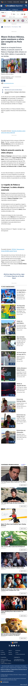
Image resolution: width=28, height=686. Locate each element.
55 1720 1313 (16, 660)
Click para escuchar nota (9, 83)
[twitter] (9, 646)
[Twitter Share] (4, 81)
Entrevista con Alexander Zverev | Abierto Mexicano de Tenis (21, 431)
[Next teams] (26, 21)
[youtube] (14, 646)
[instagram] (12, 646)
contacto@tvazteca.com (19, 659)
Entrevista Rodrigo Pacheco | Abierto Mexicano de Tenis (22, 400)
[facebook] (16, 646)
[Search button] (26, 5)
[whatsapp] (18, 646)
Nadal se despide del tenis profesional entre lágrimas (22, 385)
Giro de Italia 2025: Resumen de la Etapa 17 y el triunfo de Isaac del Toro (21, 338)
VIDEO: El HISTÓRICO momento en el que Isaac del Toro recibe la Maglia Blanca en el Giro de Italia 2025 (21, 322)
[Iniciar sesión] (26, 2)
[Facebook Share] (2, 81)
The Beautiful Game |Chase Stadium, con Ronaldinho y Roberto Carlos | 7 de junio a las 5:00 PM (21, 307)
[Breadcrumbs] (2, 27)
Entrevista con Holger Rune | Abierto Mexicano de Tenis (21, 416)
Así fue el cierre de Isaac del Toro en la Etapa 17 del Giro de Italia (22, 353)
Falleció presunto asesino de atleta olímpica (13, 89)
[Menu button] (1, 5)
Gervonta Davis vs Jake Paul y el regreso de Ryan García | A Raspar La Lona (22, 291)
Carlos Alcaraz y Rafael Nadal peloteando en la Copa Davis (22, 369)
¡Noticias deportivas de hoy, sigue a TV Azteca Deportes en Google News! (14, 276)
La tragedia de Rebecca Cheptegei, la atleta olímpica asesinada (15, 93)
